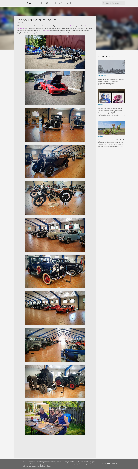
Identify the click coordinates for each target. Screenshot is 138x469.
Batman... (101, 104)
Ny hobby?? (101, 136)
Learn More (105, 464)
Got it (114, 464)
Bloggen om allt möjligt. (44, 3)
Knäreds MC (68, 26)
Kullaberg (47, 30)
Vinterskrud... (102, 75)
